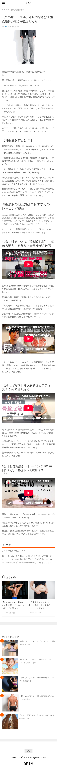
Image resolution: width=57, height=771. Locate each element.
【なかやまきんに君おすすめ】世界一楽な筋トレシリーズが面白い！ (13, 605)
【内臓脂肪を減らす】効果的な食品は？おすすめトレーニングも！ (39, 605)
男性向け (20, 10)
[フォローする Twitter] (26, 763)
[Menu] (3, 3)
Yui (5, 27)
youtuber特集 (8, 10)
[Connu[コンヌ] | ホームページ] (29, 3)
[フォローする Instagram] (31, 763)
